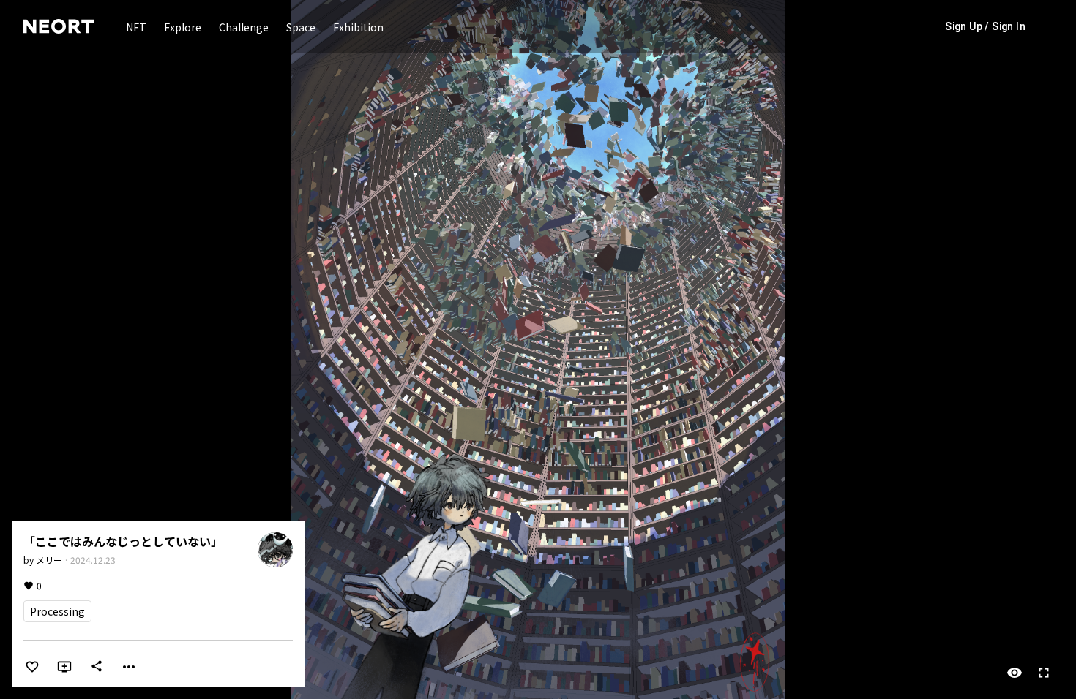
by (42, 559)
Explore (182, 27)
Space (300, 27)
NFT (136, 27)
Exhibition (358, 27)
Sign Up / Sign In (985, 26)
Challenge (244, 27)
